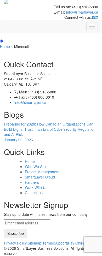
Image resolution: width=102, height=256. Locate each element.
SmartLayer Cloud (40, 177)
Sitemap (34, 243)
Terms (47, 243)
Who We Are (35, 166)
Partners (32, 182)
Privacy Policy (15, 243)
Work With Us (36, 187)
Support (60, 243)
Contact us (34, 192)
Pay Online (77, 243)
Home (30, 161)
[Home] (51, 2)
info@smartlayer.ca (82, 12)
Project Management (42, 171)
